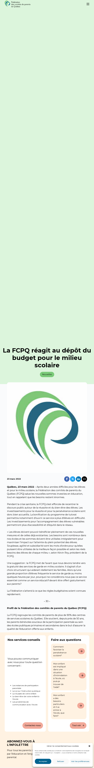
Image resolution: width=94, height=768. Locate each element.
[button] (89, 746)
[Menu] (88, 4)
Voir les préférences (80, 761)
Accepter (43, 761)
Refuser (60, 761)
